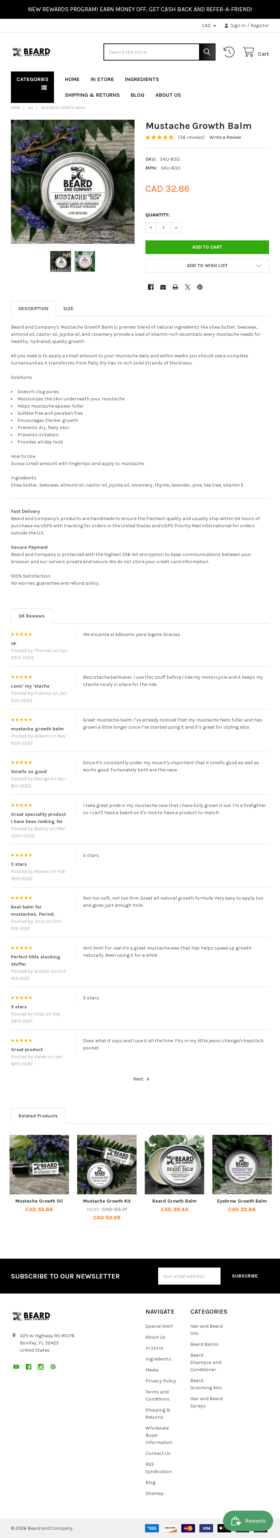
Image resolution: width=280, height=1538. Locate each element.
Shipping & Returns (92, 95)
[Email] (163, 287)
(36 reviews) (191, 137)
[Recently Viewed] (230, 52)
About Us (168, 95)
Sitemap (154, 1493)
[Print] (175, 287)
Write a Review (225, 137)
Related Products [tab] (38, 1116)
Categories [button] (32, 79)
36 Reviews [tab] (31, 616)
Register (260, 25)
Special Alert (159, 1326)
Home (72, 79)
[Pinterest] (263, 77)
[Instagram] (251, 77)
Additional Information (68, 308)
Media (151, 1370)
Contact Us (158, 1453)
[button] (207, 266)
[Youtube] (227, 77)
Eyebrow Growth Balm (242, 1201)
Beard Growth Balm (174, 1201)
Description (33, 308)
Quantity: (157, 215)
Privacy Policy (160, 1381)
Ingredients (142, 79)
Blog (137, 95)
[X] (187, 287)
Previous (12, 1179)
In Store (102, 79)
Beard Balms (204, 1344)
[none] (73, 182)
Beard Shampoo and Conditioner (205, 1362)
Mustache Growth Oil (39, 1201)
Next (138, 1079)
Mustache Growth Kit (106, 1201)
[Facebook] (239, 77)
